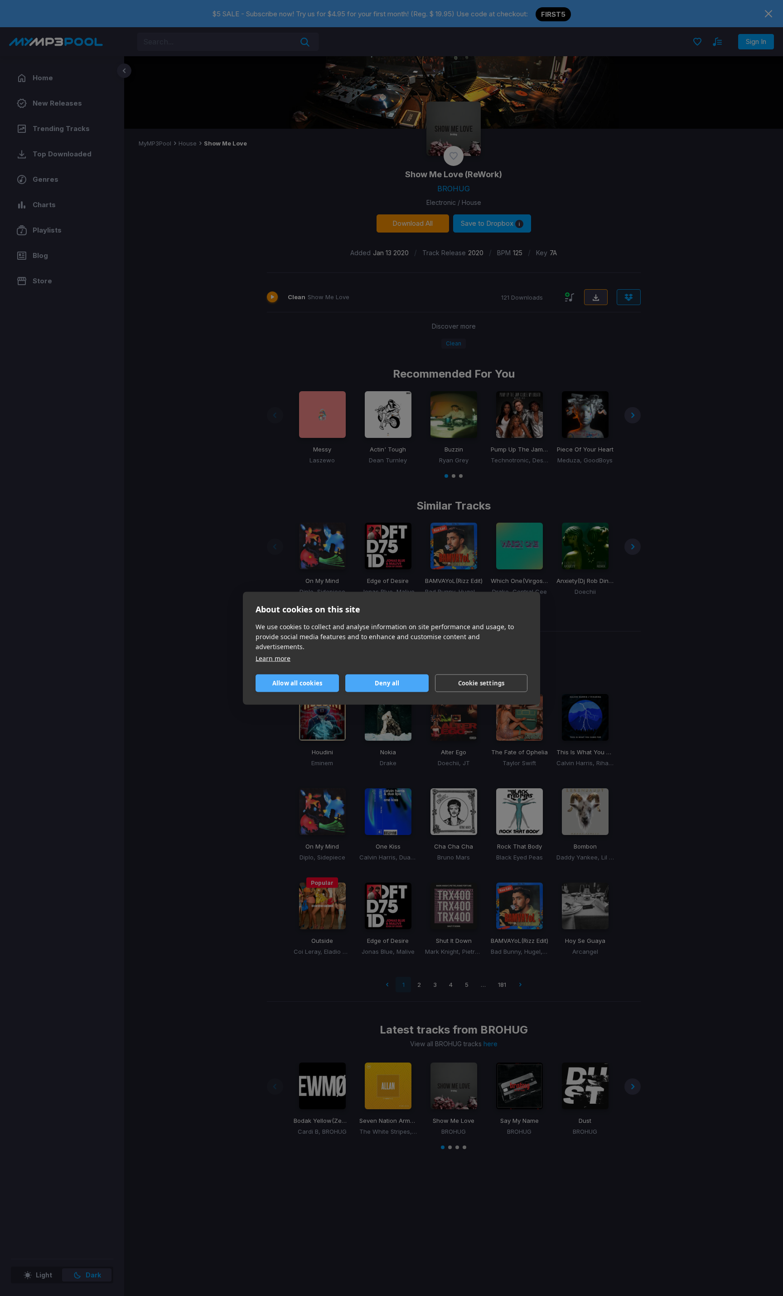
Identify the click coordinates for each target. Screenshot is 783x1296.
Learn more (273, 658)
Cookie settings (481, 683)
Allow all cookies (297, 683)
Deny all (387, 683)
